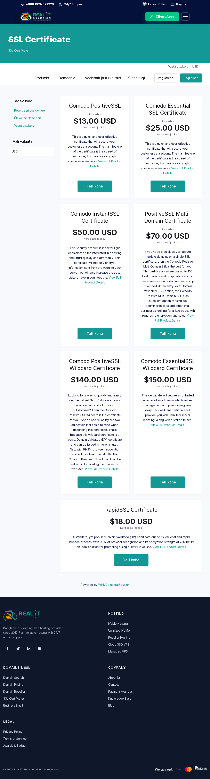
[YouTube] (39, 649)
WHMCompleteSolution (114, 584)
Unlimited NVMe (119, 630)
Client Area (165, 16)
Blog (111, 705)
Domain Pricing (13, 684)
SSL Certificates (14, 698)
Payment (182, 4)
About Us (114, 677)
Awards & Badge (14, 745)
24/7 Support (73, 4)
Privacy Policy (12, 731)
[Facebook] (7, 649)
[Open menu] (185, 16)
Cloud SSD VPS (118, 644)
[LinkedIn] (29, 649)
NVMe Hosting (118, 623)
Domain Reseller (14, 691)
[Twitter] (18, 649)
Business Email (13, 705)
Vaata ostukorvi (24, 125)
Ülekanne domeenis (27, 118)
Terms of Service (15, 738)
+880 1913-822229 (40, 4)
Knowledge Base (119, 698)
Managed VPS (118, 651)
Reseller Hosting (119, 637)
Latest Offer (157, 4)
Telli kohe (95, 186)
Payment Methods (120, 691)
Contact (113, 684)
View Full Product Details (101, 469)
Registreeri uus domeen (30, 110)
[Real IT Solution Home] (44, 16)
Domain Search (13, 677)
